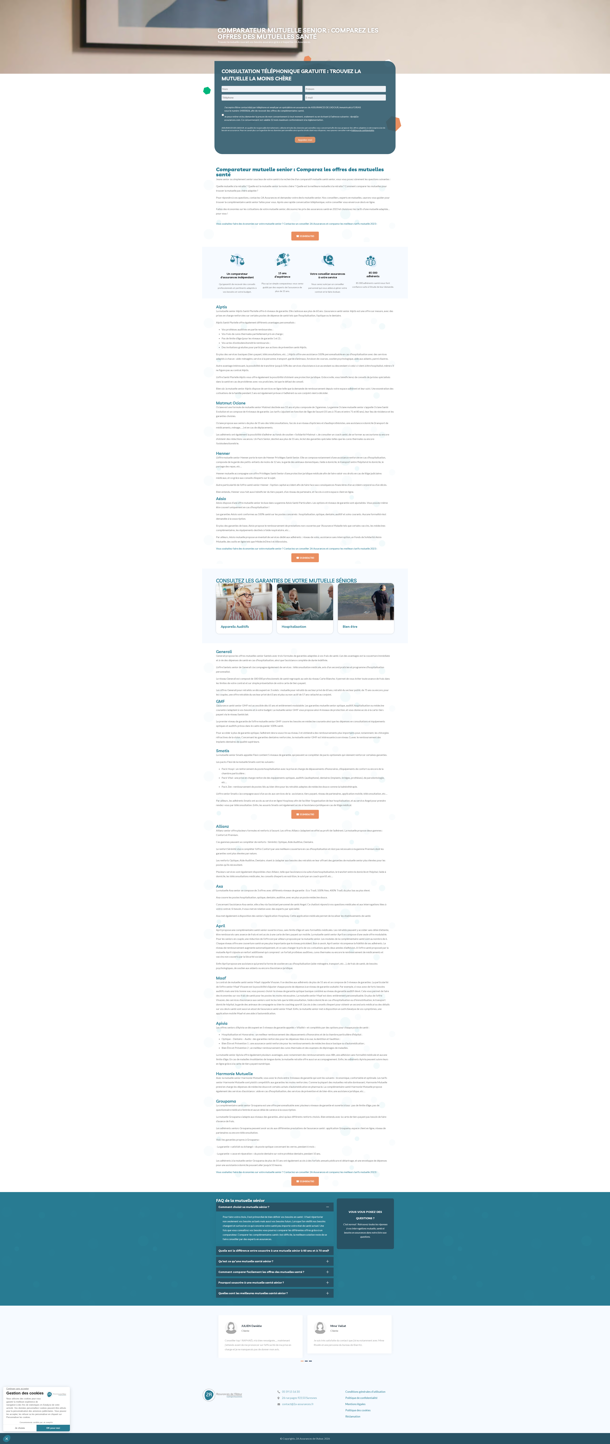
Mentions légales (355, 1404)
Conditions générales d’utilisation (365, 1391)
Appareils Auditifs (235, 626)
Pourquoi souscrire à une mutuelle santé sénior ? (251, 1282)
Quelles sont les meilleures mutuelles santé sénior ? (253, 1293)
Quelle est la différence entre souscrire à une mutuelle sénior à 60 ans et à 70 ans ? (273, 1250)
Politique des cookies (358, 1410)
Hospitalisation (294, 626)
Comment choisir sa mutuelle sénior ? (243, 1207)
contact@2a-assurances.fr (298, 1404)
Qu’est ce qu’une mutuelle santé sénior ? (245, 1261)
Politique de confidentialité (362, 130)
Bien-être (350, 626)
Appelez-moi (305, 139)
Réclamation (352, 1416)
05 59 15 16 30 (291, 1391)
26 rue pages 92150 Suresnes (299, 1398)
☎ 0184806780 (305, 235)
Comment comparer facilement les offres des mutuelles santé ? (261, 1272)
